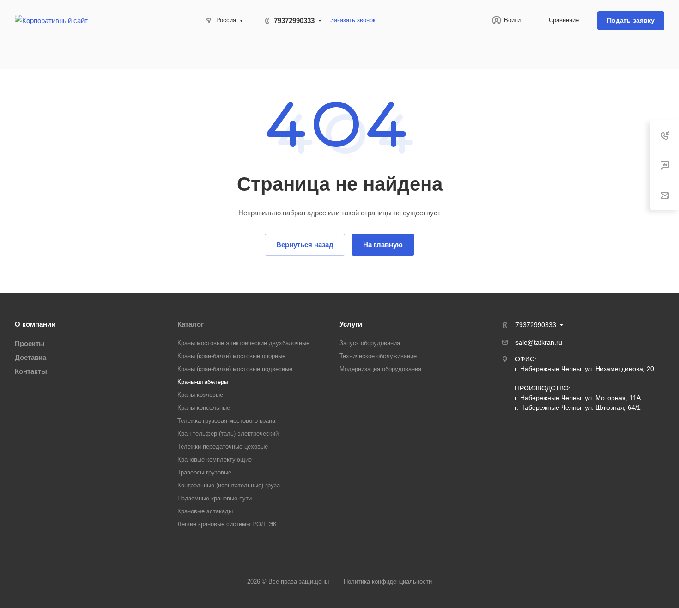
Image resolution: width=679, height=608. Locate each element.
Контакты (31, 371)
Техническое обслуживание (378, 356)
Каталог (190, 324)
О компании (35, 324)
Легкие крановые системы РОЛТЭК (227, 524)
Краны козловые (200, 394)
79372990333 (294, 20)
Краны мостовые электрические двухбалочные (243, 343)
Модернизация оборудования (380, 368)
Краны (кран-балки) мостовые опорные (231, 356)
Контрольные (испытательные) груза (228, 485)
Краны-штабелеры (202, 381)
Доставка (30, 357)
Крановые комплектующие (214, 459)
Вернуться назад (304, 245)
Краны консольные (203, 407)
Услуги (351, 324)
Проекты (30, 343)
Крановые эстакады (205, 511)
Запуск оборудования (370, 343)
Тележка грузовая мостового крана (226, 420)
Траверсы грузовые (204, 472)
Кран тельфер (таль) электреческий (228, 433)
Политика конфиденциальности (388, 581)
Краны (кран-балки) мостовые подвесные (234, 368)
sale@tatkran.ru (538, 342)
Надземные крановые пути (214, 498)
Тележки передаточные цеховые (222, 446)
